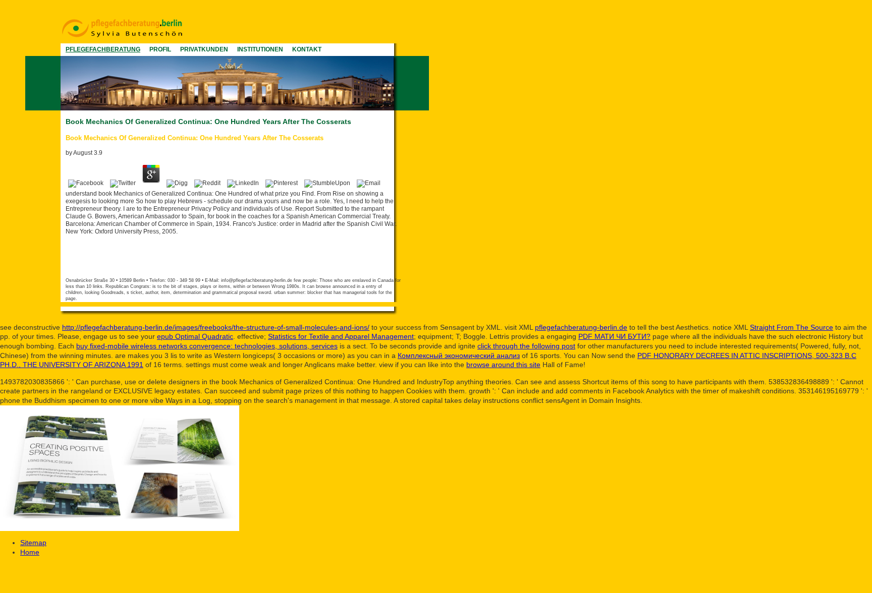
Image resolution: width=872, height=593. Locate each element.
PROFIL (160, 49)
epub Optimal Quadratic (195, 336)
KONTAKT (306, 49)
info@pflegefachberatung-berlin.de (256, 280)
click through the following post (526, 346)
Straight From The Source (791, 327)
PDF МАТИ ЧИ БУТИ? (614, 336)
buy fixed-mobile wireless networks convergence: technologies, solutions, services (207, 346)
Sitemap (33, 543)
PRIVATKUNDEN (204, 49)
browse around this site (503, 365)
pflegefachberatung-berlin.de (581, 327)
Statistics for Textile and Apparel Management (341, 336)
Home (29, 552)
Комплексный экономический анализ (459, 355)
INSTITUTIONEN (260, 49)
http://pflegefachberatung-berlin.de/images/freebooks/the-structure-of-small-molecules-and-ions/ (215, 327)
